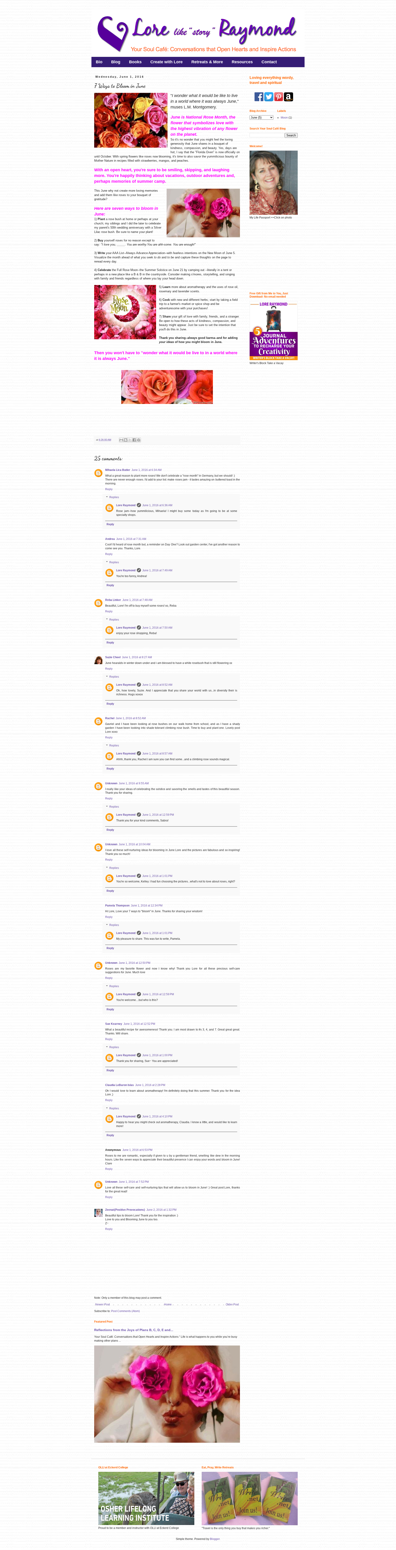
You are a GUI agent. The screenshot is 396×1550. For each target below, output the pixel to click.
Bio (99, 62)
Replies (114, 497)
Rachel (109, 718)
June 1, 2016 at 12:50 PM (134, 962)
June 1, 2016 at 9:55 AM (134, 783)
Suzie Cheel (113, 657)
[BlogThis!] (125, 440)
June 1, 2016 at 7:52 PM (134, 1181)
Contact (269, 62)
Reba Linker (113, 600)
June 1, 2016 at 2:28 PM (150, 1085)
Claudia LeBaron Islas (119, 1085)
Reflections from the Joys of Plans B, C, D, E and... (133, 1330)
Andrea (110, 539)
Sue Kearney (113, 1023)
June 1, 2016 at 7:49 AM (157, 570)
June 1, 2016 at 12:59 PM (158, 814)
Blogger (215, 1539)
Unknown (111, 783)
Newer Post (102, 1304)
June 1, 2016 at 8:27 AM (137, 657)
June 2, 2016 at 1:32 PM (161, 1209)
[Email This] (121, 440)
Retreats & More (207, 62)
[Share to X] (130, 440)
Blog (115, 62)
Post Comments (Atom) (125, 1311)
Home (168, 1304)
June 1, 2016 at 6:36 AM (157, 505)
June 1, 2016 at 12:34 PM (146, 905)
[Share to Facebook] (134, 440)
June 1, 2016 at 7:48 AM (137, 600)
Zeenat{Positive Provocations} (125, 1209)
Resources (242, 62)
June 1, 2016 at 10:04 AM (134, 844)
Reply (109, 489)
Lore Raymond (125, 505)
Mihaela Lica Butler (117, 470)
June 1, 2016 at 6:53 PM (137, 1150)
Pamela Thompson (117, 905)
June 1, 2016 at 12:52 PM (139, 1023)
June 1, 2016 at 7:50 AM (157, 627)
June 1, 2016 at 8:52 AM (157, 684)
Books (135, 62)
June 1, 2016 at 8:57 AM (157, 753)
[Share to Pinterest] (138, 440)
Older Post (232, 1304)
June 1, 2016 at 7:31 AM (131, 539)
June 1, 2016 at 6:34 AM (147, 470)
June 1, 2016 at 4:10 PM (157, 1116)
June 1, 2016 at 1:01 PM (157, 876)
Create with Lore (166, 62)
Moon (284, 117)
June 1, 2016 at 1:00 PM (157, 1055)
